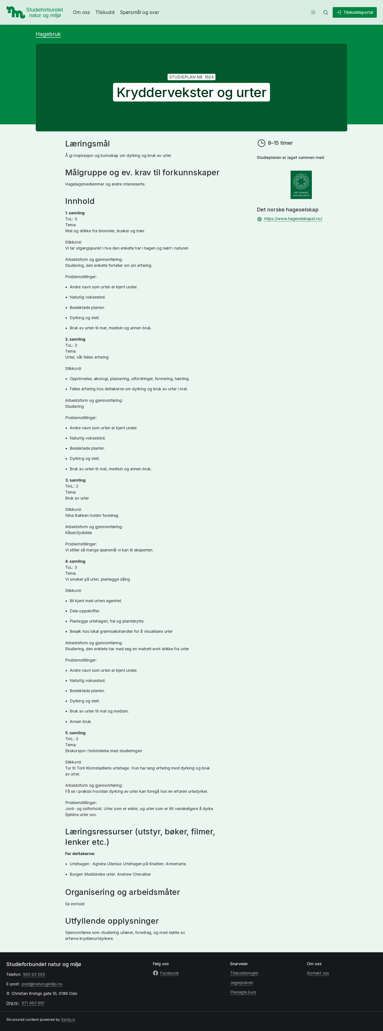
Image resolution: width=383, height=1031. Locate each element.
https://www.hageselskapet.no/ (293, 218)
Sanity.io (68, 1019)
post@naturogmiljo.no (42, 984)
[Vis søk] (325, 12)
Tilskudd (105, 12)
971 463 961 (33, 1003)
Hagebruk (48, 34)
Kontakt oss (318, 973)
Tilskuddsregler (244, 973)
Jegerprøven (242, 982)
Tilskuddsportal (358, 12)
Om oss (81, 12)
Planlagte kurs (243, 992)
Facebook (169, 973)
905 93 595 (34, 974)
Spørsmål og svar (139, 12)
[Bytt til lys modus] (313, 12)
